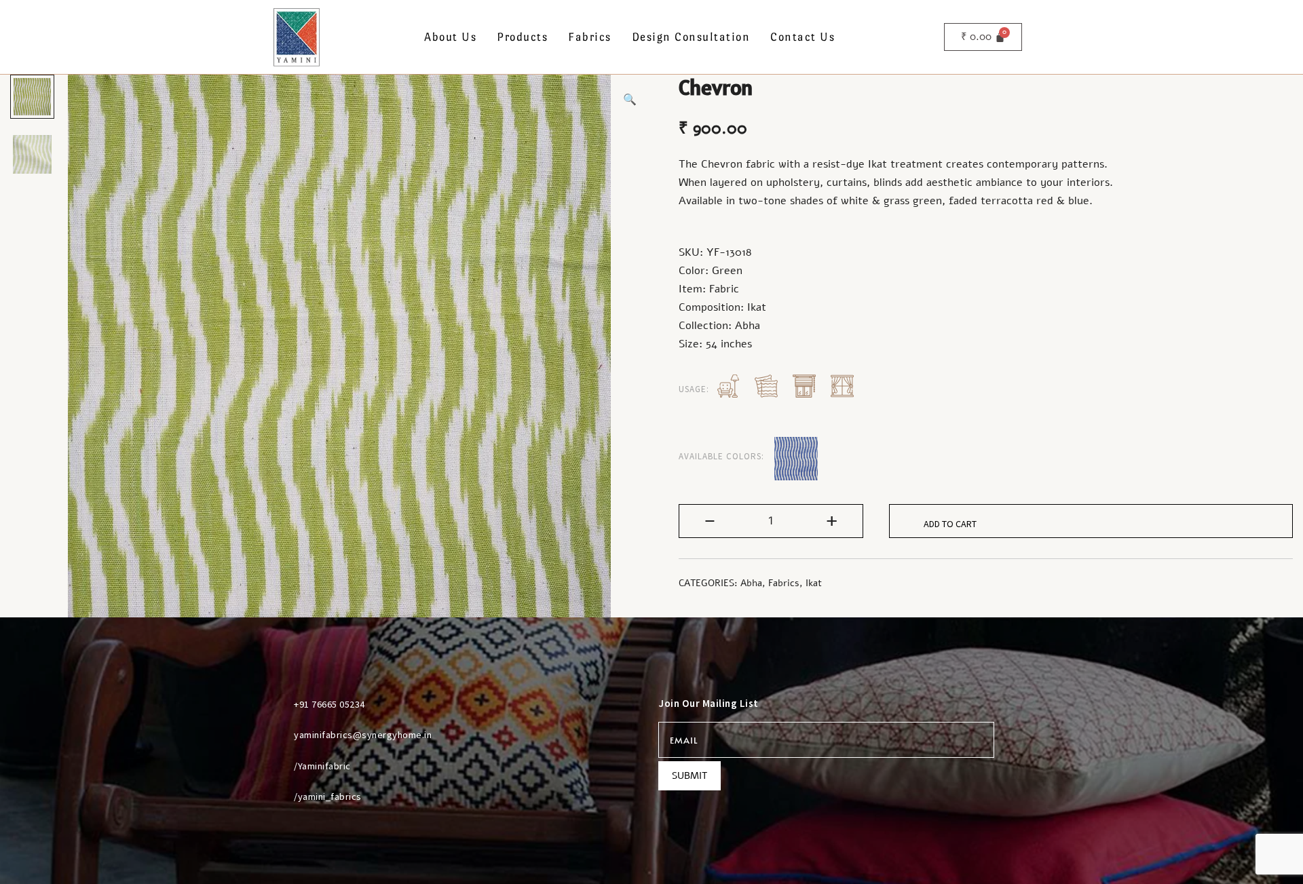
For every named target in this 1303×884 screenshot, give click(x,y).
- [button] (710, 520)
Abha (751, 583)
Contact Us (802, 37)
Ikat (814, 583)
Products (522, 37)
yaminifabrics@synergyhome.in (363, 735)
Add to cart (950, 524)
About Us (450, 37)
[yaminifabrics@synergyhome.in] (277, 735)
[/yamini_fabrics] (277, 796)
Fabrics (589, 37)
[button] (630, 100)
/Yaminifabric (322, 766)
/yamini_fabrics (328, 796)
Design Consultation (691, 37)
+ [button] (831, 520)
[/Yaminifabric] (277, 766)
